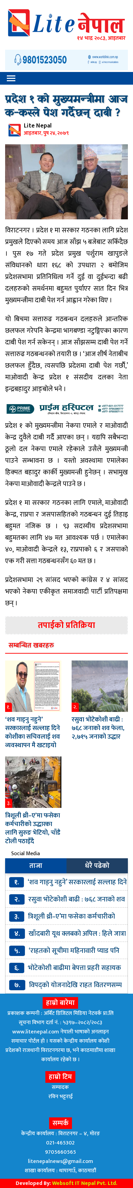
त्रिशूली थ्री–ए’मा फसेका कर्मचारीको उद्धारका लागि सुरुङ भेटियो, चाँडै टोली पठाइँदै (32, 828)
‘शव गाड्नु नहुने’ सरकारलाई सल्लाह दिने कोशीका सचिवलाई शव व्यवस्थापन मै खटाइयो (32, 732)
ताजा (35, 866)
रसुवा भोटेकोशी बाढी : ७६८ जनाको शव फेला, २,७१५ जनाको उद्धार (98, 728)
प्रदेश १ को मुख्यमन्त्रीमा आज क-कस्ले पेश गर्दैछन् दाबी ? (66, 106)
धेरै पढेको (97, 866)
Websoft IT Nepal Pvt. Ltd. (84, 1183)
